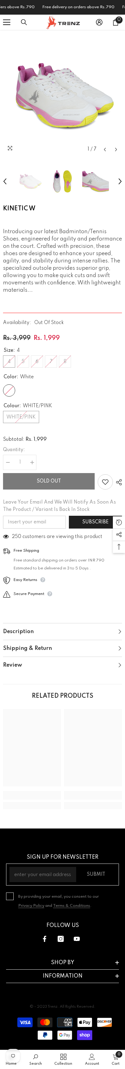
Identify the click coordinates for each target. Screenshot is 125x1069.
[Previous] (105, 149)
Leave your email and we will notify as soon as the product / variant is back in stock (59, 506)
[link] (32, 795)
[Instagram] (61, 939)
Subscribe (95, 522)
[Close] (121, 1017)
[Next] (116, 149)
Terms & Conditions (71, 906)
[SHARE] (117, 482)
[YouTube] (77, 939)
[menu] (6, 22)
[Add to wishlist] (105, 482)
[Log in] (99, 22)
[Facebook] (45, 939)
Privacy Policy (31, 906)
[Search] (24, 22)
